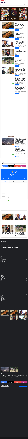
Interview (2, 281)
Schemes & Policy (3, 277)
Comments (22, 181)
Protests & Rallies (3, 299)
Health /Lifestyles (3, 278)
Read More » (17, 75)
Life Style (5, 376)
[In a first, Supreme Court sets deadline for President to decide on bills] (3, 191)
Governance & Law (3, 274)
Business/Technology (3, 259)
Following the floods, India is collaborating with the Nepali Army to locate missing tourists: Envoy (20, 60)
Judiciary (2, 275)
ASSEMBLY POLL (3, 254)
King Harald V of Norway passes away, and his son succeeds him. (20, 51)
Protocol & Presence (3, 300)
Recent (13, 181)
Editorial (2, 263)
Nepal (14, 376)
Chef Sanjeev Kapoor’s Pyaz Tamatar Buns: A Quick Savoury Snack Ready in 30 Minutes (20, 24)
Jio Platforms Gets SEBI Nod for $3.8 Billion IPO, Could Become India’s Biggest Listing (13, 0)
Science (2, 294)
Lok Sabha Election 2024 (3, 283)
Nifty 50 (17, 376)
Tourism (2, 301)
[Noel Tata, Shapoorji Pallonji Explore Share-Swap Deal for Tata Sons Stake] (5, 341)
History (1, 279)
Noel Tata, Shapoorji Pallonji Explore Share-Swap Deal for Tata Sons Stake (20, 88)
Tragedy (2, 302)
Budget (1, 258)
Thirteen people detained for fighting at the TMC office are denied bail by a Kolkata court (20, 79)
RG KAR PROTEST (3, 293)
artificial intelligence (3, 375)
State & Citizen (2, 297)
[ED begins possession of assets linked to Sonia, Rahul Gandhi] (3, 188)
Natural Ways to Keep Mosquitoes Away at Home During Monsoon (19, 33)
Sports (1, 296)
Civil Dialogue (2, 298)
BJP (1, 256)
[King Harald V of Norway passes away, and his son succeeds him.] (7, 228)
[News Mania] (4, 2)
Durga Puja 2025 (3, 262)
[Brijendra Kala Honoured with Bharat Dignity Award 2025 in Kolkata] (3, 185)
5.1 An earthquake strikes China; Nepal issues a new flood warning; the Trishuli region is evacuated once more (20, 141)
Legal (1, 282)
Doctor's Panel (2, 260)
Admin (16, 31)
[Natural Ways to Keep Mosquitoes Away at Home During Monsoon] (7, 217)
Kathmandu (26, 375)
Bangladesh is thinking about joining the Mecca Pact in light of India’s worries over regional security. (20, 70)
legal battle (2, 376)
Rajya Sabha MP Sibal (21, 376)
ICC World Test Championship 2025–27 (18, 375)
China (6, 375)
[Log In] (24, 4)
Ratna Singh (25, 376)
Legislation (2, 276)
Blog (1, 257)
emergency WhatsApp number (11, 375)
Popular (5, 181)
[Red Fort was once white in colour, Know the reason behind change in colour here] (3, 194)
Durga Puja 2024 (3, 261)
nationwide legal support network (10, 376)
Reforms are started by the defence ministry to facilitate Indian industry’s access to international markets (20, 151)
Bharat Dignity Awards (3, 255)
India (1, 280)
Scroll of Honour (2, 295)
